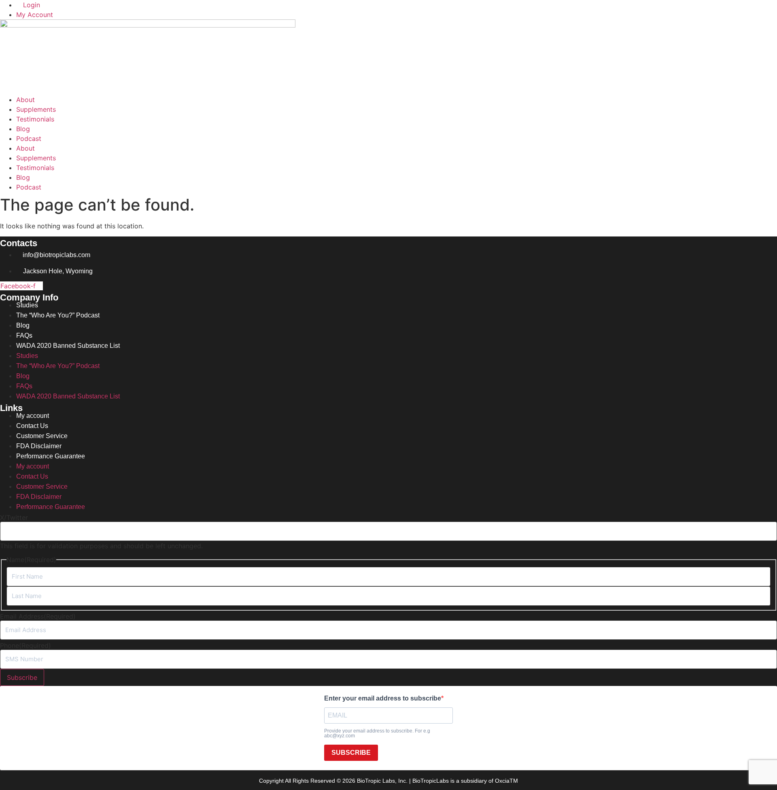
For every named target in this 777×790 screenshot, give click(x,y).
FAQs (24, 335)
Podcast (28, 138)
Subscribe (22, 677)
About (25, 100)
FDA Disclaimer (39, 446)
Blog (23, 129)
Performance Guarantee (50, 456)
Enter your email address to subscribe (382, 698)
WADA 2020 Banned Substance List (68, 345)
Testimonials (35, 119)
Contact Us (32, 425)
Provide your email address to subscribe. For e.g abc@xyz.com (377, 733)
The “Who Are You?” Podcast (58, 315)
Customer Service (42, 435)
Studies (27, 305)
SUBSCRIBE (351, 752)
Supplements (36, 109)
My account (32, 415)
